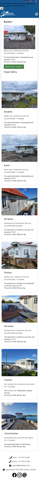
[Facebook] (14, 475)
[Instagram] (19, 475)
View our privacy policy (8, 6)
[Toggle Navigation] (36, 14)
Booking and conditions (13, 67)
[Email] (24, 475)
